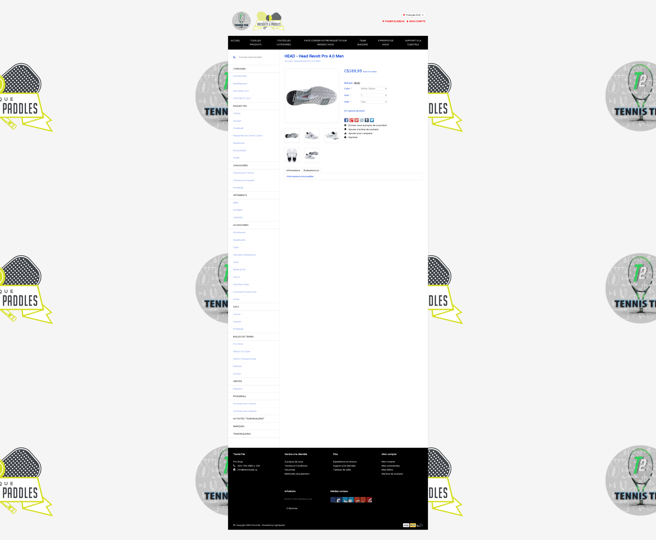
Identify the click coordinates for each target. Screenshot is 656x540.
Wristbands (239, 232)
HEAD (357, 82)
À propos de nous (385, 42)
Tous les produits (256, 42)
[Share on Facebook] (346, 120)
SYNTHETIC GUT (242, 98)
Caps (236, 247)
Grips (236, 262)
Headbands (239, 239)
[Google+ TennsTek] (345, 499)
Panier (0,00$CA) (395, 21)
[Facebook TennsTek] (333, 499)
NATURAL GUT (241, 91)
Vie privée (290, 469)
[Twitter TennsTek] (339, 499)
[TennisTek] (285, 18)
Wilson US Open (241, 351)
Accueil (235, 40)
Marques (238, 426)
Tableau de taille (342, 469)
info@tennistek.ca (247, 469)
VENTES (237, 381)
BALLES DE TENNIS (243, 336)
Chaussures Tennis (243, 172)
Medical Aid (239, 269)
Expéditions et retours (345, 461)
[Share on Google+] (351, 120)
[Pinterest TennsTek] (351, 499)
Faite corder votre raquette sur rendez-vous (325, 42)
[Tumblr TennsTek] (363, 499)
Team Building (363, 42)
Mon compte (417, 21)
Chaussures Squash (244, 180)
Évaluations (311, 170)
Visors (236, 277)
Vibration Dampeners (244, 254)
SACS (236, 306)
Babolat (237, 366)
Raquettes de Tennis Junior (248, 135)
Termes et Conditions (296, 465)
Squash (237, 120)
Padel (236, 157)
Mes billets (387, 469)
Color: (348, 88)
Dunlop (237, 373)
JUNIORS (238, 217)
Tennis (237, 113)
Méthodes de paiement (297, 473)
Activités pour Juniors (244, 403)
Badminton (239, 143)
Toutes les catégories (284, 42)
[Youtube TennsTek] (357, 499)
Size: (347, 95)
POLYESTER (240, 76)
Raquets (237, 388)
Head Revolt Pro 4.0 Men (307, 61)
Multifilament (240, 83)
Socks (236, 299)
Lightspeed (279, 525)
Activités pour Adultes (245, 411)
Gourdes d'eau (241, 284)
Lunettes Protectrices (244, 291)
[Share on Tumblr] (367, 120)
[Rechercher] (234, 57)
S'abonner (292, 508)
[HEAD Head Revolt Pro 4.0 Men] (312, 96)
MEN (235, 202)
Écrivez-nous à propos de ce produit (367, 125)
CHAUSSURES (240, 165)
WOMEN (237, 210)
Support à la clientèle (413, 42)
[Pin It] (356, 120)
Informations (293, 170)
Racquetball (239, 150)
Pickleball (238, 128)
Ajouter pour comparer (360, 133)
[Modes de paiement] (406, 525)
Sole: (347, 101)
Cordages (239, 68)
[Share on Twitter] (372, 120)
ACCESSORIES (241, 225)
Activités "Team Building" (248, 418)
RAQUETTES (240, 106)
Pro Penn (238, 344)
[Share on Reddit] (362, 120)
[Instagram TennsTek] (369, 499)
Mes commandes (391, 465)
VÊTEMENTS (240, 195)
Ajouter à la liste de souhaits (363, 129)
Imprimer (353, 137)
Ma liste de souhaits (392, 473)
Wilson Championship (244, 358)
